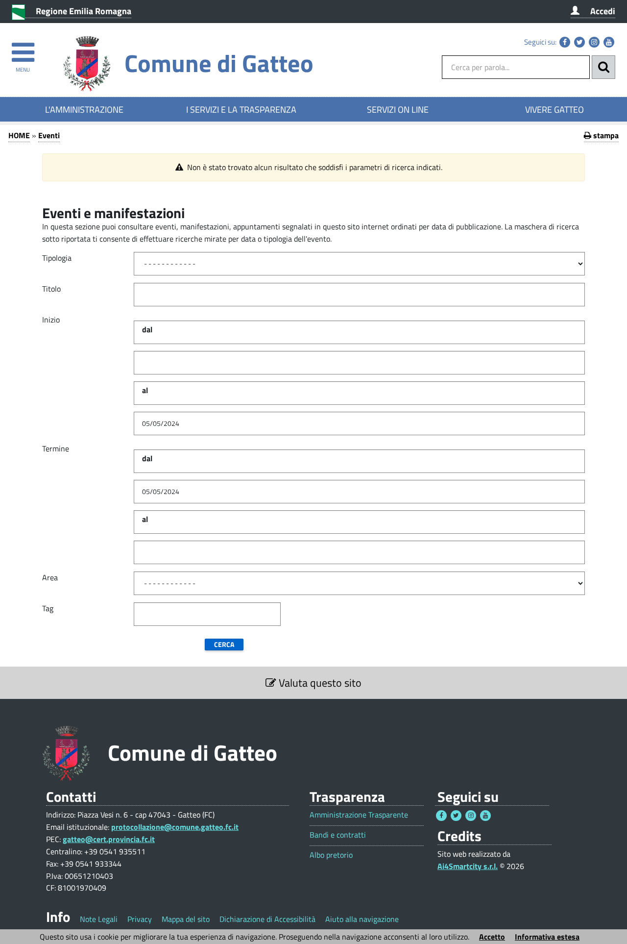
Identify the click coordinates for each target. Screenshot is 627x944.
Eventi (49, 135)
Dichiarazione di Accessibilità (267, 919)
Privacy (139, 919)
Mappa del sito (186, 919)
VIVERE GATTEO (554, 109)
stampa (605, 135)
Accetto (492, 937)
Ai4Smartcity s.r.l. (467, 866)
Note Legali (99, 919)
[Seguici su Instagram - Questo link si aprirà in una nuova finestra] (594, 42)
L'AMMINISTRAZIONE (84, 109)
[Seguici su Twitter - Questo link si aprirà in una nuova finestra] (579, 42)
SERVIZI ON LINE (398, 109)
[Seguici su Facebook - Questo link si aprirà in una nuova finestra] (564, 42)
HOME (19, 135)
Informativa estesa (547, 937)
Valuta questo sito (319, 683)
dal (147, 329)
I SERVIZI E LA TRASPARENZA (241, 109)
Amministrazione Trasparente (359, 815)
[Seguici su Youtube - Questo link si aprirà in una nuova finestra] (608, 42)
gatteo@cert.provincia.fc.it (109, 839)
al (145, 390)
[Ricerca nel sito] (603, 67)
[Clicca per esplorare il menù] (23, 47)
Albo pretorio (331, 855)
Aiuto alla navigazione (362, 919)
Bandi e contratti (338, 835)
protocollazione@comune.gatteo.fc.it (175, 827)
